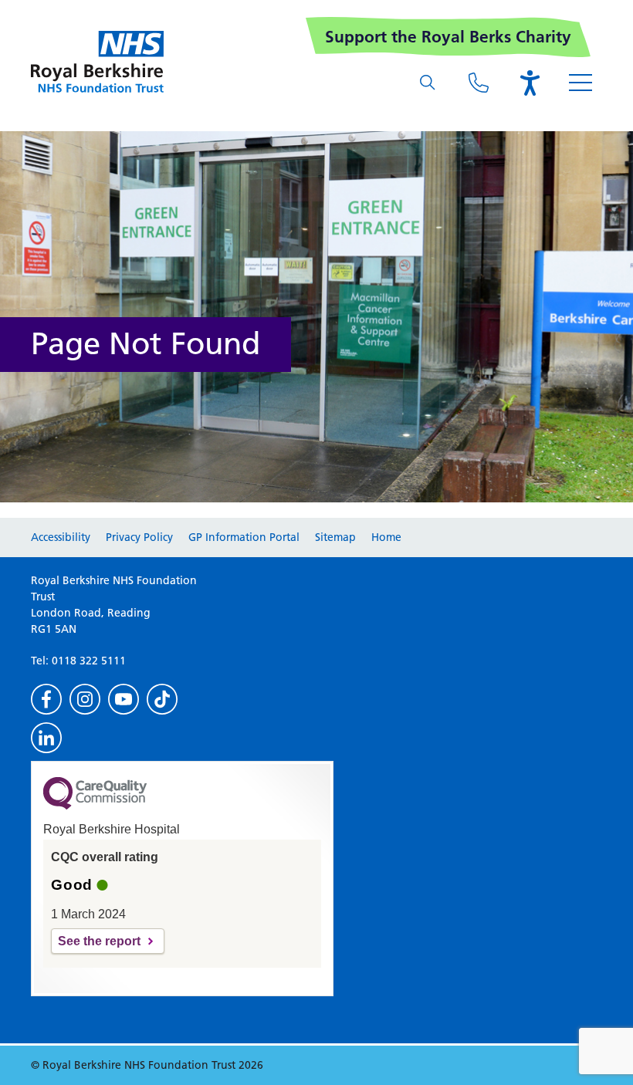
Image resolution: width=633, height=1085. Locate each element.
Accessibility (60, 537)
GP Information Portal (244, 537)
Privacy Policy (139, 537)
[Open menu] (580, 82)
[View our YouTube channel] (123, 699)
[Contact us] (478, 82)
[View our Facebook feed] (46, 699)
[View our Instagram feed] (84, 699)
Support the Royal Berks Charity (448, 36)
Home (386, 537)
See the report (99, 941)
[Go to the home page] (97, 62)
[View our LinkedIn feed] (46, 737)
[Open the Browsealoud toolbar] (529, 82)
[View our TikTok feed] (162, 699)
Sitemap (335, 537)
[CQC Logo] (95, 805)
